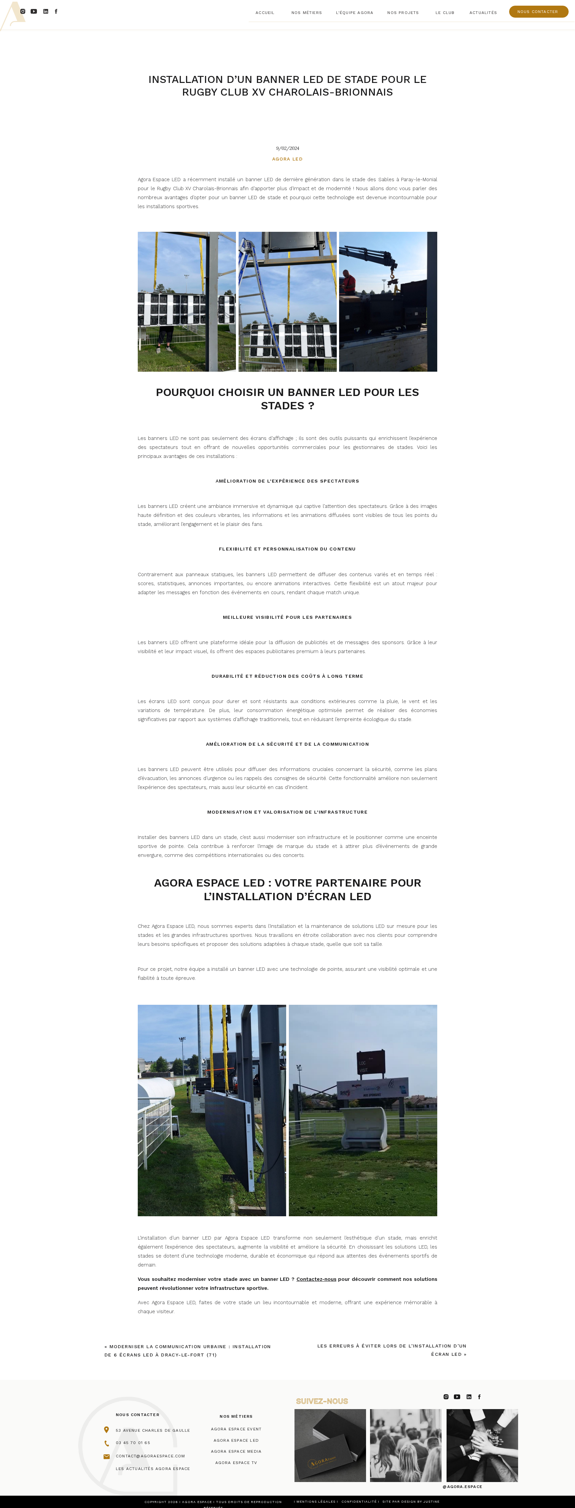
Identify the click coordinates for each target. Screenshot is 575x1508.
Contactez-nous (316, 1279)
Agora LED (287, 159)
